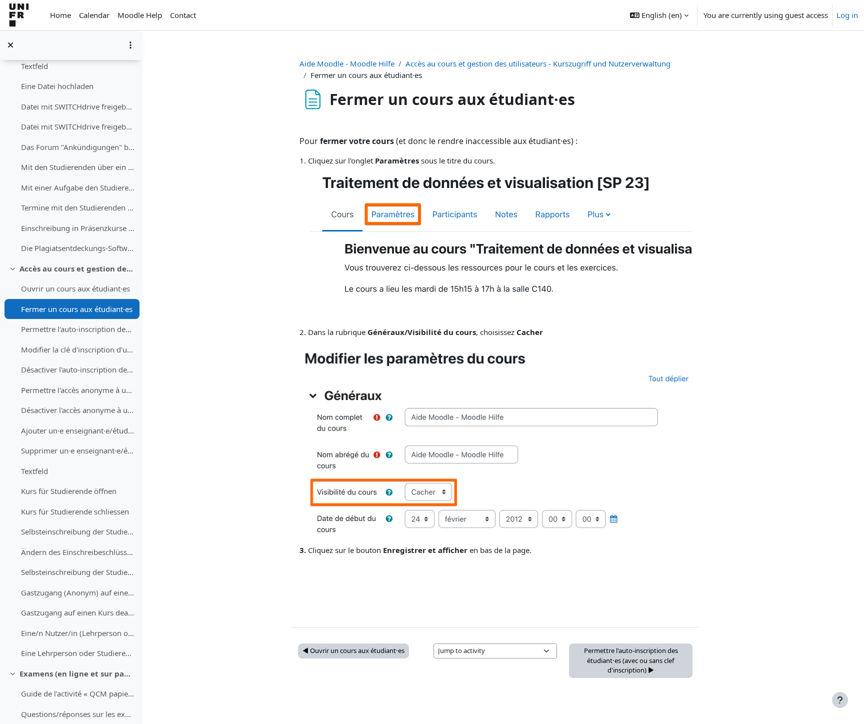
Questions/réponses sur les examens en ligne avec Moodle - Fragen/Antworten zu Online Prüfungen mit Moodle (77, 714)
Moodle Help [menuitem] (140, 15)
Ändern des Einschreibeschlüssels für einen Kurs (77, 552)
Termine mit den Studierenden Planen (77, 207)
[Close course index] (10, 45)
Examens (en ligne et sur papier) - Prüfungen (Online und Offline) (77, 673)
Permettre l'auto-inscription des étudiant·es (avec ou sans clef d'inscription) (77, 329)
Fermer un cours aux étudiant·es (76, 309)
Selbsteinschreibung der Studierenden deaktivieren (77, 572)
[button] (659, 15)
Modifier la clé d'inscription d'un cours (77, 349)
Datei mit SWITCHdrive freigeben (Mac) (77, 107)
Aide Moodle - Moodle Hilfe (347, 63)
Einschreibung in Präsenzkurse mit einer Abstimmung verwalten (77, 228)
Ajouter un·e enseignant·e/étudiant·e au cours (77, 431)
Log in (847, 15)
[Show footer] (840, 700)
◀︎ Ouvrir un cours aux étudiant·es (353, 650)
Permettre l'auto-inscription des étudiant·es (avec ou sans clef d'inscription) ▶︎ (631, 660)
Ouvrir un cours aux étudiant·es (75, 289)
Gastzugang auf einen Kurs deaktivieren (77, 613)
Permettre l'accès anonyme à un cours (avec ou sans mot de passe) (77, 390)
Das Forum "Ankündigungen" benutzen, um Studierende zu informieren (77, 147)
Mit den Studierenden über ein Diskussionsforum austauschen (77, 167)
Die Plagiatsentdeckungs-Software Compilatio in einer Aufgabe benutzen (77, 248)
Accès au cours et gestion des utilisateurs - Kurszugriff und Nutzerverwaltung (77, 269)
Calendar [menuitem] (94, 15)
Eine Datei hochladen (57, 86)
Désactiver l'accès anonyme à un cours (77, 410)
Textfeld (34, 66)
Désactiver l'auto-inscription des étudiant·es (77, 369)
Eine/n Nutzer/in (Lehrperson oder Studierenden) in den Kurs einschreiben (77, 633)
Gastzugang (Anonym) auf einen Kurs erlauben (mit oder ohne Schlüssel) (77, 593)
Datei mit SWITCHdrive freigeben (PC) (77, 127)
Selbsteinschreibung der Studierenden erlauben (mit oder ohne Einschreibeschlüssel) (77, 531)
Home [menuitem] (60, 15)
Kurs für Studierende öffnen (68, 491)
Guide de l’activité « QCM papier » (77, 693)
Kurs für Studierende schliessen (75, 511)
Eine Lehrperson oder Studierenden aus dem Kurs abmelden (77, 653)
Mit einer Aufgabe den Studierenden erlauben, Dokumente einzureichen (77, 187)
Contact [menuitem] (183, 15)
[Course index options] (130, 45)
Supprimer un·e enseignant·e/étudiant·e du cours (77, 451)
